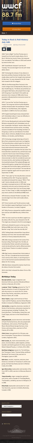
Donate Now (17, 23)
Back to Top (7, 423)
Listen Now (17, 29)
